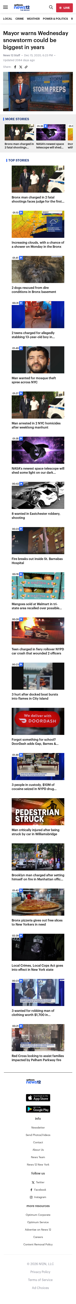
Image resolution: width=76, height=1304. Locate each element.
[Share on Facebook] (15, 67)
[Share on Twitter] (20, 67)
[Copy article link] (26, 67)
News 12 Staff (11, 55)
